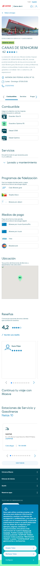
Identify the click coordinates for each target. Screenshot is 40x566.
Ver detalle (22, 445)
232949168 (9, 439)
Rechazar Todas (11, 554)
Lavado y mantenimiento (22, 162)
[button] (20, 278)
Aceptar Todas (10, 548)
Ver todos (20, 463)
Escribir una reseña (12, 335)
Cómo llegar (9, 446)
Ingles (29, 1)
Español (34, 1)
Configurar (9, 560)
